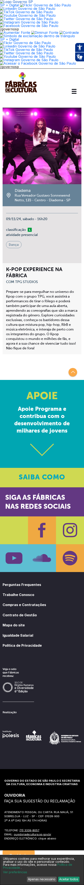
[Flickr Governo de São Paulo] (25, 43)
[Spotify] (70, 558)
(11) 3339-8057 (29, 830)
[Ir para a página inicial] (21, 92)
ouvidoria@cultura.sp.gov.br (32, 834)
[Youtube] (14, 558)
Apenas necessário (41, 879)
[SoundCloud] (42, 558)
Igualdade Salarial (18, 635)
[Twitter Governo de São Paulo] (26, 53)
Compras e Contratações (24, 605)
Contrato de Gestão (20, 615)
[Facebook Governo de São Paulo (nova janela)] (29, 26)
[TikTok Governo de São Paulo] (26, 49)
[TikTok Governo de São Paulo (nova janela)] (26, 12)
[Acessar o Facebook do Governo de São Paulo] (38, 63)
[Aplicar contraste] (69, 32)
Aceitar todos (68, 879)
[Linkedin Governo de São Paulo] (27, 46)
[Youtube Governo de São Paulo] (28, 56)
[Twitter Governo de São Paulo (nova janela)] (26, 19)
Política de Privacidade (22, 645)
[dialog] (42, 870)
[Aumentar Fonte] (15, 32)
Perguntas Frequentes (22, 585)
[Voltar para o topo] (72, 372)
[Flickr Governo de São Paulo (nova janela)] (45, 5)
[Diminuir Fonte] (44, 32)
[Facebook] (42, 530)
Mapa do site (14, 625)
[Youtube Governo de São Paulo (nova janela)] (28, 15)
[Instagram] (70, 530)
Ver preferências (15, 872)
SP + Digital (9, 5)
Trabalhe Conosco (18, 595)
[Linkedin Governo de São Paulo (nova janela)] (27, 8)
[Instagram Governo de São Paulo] (29, 22)
